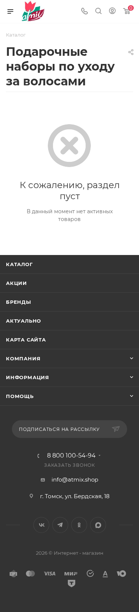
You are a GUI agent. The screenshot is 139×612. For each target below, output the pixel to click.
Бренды (18, 302)
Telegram (60, 525)
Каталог (19, 264)
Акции (16, 283)
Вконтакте (41, 525)
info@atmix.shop (75, 479)
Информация (27, 377)
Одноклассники (79, 525)
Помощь (20, 396)
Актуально (23, 321)
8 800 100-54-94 (71, 456)
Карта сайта (26, 340)
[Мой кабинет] (112, 11)
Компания (23, 358)
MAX (98, 525)
